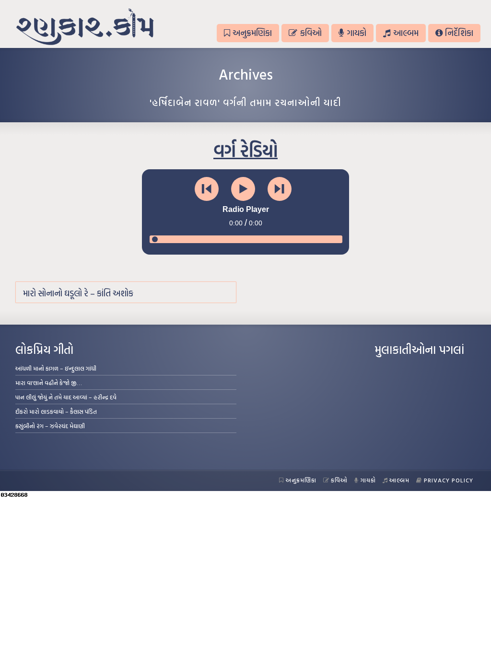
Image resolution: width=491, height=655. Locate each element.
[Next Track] (280, 189)
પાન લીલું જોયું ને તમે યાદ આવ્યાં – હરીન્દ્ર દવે (66, 397)
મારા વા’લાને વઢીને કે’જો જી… (48, 382)
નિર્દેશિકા (459, 32)
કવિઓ (311, 32)
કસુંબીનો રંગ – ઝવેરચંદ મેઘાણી (50, 425)
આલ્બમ (406, 32)
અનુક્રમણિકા (252, 32)
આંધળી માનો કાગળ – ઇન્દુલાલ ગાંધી (55, 368)
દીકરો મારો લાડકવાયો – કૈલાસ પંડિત (56, 411)
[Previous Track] (207, 189)
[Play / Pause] (243, 189)
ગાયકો (356, 32)
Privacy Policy (448, 480)
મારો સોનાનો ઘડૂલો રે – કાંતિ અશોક (78, 293)
